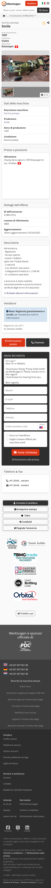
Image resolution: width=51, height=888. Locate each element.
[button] (48, 3)
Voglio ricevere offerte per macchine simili (22, 441)
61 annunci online (13, 328)
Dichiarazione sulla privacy (25, 459)
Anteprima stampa (26, 509)
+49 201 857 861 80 (18, 665)
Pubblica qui (26, 613)
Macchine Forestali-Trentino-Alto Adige (25, 725)
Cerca (44, 10)
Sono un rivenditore (19, 435)
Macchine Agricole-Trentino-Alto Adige (25, 699)
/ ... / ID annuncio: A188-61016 (19, 15)
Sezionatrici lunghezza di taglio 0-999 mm (25, 693)
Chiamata (39, 342)
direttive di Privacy (11, 882)
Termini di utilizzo (28, 882)
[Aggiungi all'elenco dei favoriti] (44, 23)
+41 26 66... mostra (19, 480)
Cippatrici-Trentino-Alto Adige (25, 719)
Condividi (26, 521)
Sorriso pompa (11, 113)
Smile (7, 122)
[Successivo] (46, 73)
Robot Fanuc (25, 686)
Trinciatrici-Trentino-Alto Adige (25, 706)
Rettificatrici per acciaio (25, 712)
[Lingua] (43, 3)
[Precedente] (4, 73)
